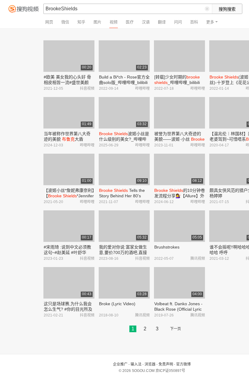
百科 (194, 22)
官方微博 (183, 364)
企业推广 (120, 364)
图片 (97, 22)
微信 (65, 22)
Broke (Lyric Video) (117, 303)
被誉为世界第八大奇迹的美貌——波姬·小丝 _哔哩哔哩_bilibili (179, 139)
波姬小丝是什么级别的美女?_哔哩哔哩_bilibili (124, 139)
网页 (49, 22)
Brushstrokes (166, 247)
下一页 (175, 329)
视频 (114, 22)
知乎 (81, 22)
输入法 (136, 364)
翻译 (162, 22)
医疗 (130, 22)
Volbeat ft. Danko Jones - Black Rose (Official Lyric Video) (178, 309)
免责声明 (166, 364)
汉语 (146, 22)
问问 (178, 22)
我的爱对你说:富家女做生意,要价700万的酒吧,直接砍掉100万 (123, 252)
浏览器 (150, 364)
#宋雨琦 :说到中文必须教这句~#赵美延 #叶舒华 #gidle (67, 252)
